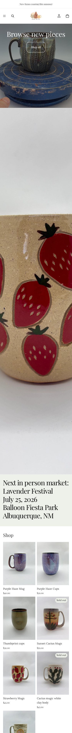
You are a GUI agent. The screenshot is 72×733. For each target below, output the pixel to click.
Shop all (36, 47)
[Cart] (67, 16)
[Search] (12, 16)
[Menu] (4, 16)
